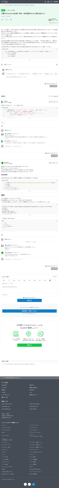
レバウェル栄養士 (32, 461)
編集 (53, 102)
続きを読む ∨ (7, 138)
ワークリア (4, 452)
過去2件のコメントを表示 (31, 241)
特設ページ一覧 (5, 397)
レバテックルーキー (6, 406)
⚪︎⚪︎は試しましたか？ (11, 73)
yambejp (6, 162)
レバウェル (31, 454)
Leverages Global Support (34, 469)
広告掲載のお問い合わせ (6, 417)
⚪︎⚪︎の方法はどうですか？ (24, 73)
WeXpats (3, 469)
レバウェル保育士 (5, 459)
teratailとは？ (4, 385)
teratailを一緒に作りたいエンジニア (13, 377)
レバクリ (3, 454)
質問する (29, 345)
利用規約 (7, 413)
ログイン (52, 1)
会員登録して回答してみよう (29, 311)
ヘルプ (30, 392)
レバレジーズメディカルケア (7, 466)
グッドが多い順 (54, 96)
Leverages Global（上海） (7, 471)
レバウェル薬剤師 (32, 464)
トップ (2, 5)
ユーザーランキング (5, 394)
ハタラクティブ (5, 449)
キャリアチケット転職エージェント (36, 447)
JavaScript (8, 16)
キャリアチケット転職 (6, 447)
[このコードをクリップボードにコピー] (57, 49)
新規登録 (56, 1)
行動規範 (48, 83)
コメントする (53, 86)
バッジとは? (4, 387)
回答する (29, 300)
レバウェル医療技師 (33, 459)
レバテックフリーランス (7, 403)
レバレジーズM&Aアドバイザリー (35, 452)
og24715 (53, 19)
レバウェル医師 (5, 464)
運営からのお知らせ (33, 387)
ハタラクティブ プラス (33, 449)
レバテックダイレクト (6, 409)
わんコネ (31, 466)
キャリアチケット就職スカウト (35, 444)
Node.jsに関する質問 (8, 5)
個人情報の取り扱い (10, 415)
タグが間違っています (37, 73)
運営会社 (3, 413)
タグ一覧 (3, 392)
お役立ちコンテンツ (33, 394)
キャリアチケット (5, 442)
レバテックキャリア (33, 406)
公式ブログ (31, 385)
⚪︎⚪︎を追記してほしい (48, 73)
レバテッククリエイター (34, 403)
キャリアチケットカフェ (6, 444)
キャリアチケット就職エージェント (36, 442)
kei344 (6, 101)
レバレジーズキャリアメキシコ (35, 471)
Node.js (3, 16)
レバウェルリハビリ (5, 461)
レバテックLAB (32, 409)
